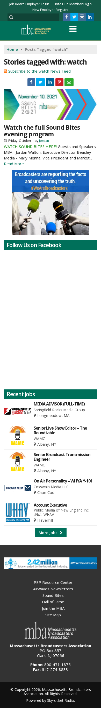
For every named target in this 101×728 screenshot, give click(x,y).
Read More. (14, 163)
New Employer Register (50, 9)
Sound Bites (53, 595)
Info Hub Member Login (73, 4)
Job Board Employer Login (29, 4)
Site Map (53, 614)
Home (12, 49)
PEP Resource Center (53, 582)
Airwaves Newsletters (53, 588)
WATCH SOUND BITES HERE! (30, 146)
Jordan (44, 140)
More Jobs (49, 532)
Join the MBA (53, 608)
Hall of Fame (53, 601)
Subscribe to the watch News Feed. (39, 71)
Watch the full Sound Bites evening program (42, 130)
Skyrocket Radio (60, 700)
